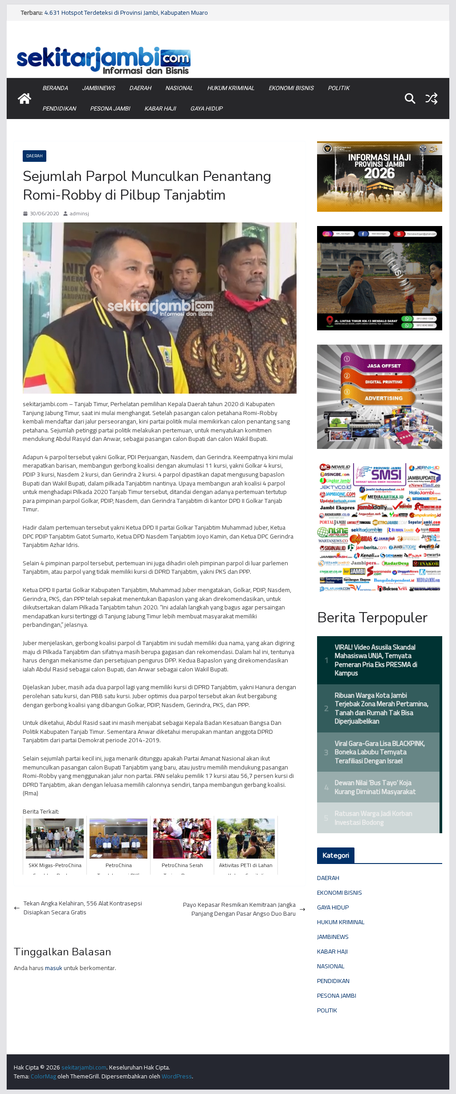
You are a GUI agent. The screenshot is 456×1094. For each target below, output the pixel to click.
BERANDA (55, 88)
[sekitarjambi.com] (228, 46)
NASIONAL (179, 88)
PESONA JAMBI (110, 108)
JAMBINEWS (98, 88)
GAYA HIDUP (206, 108)
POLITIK (338, 88)
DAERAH (140, 88)
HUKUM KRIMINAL (230, 88)
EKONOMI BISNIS (291, 88)
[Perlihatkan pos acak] (431, 98)
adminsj (79, 214)
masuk (53, 968)
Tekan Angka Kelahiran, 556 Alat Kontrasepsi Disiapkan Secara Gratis (83, 908)
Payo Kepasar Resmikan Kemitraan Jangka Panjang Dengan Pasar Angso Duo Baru (239, 909)
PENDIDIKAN (59, 108)
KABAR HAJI (160, 108)
